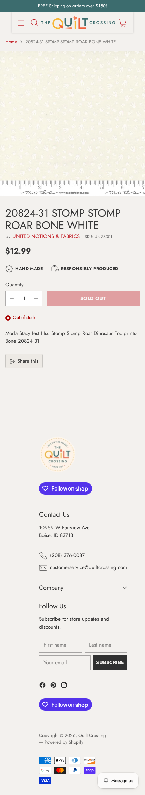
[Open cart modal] (122, 22)
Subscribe (110, 662)
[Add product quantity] (36, 298)
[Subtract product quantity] (12, 298)
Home (11, 41)
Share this (27, 361)
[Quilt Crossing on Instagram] (64, 686)
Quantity (14, 284)
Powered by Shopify (64, 742)
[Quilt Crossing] (78, 23)
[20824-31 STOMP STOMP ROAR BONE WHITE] (72, 123)
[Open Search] (34, 22)
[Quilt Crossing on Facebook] (42, 686)
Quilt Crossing (92, 735)
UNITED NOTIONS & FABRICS (46, 236)
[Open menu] (21, 22)
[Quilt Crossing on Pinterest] (53, 686)
